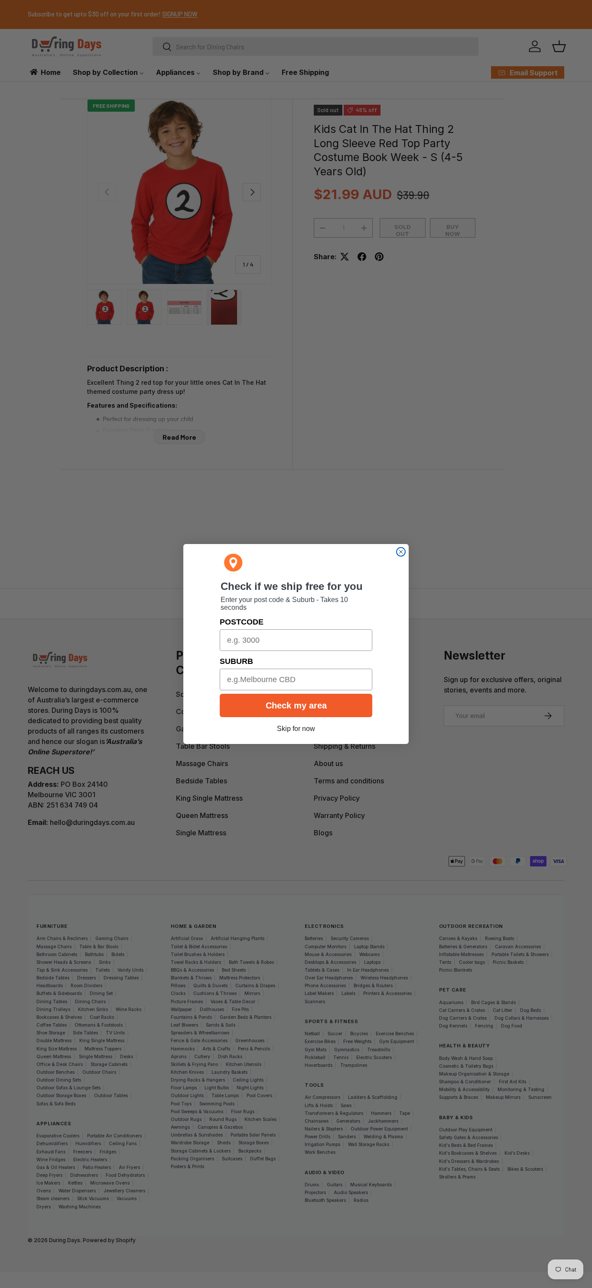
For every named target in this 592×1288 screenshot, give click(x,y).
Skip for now (296, 728)
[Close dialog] (401, 551)
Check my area (296, 705)
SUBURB (236, 661)
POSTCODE (241, 622)
